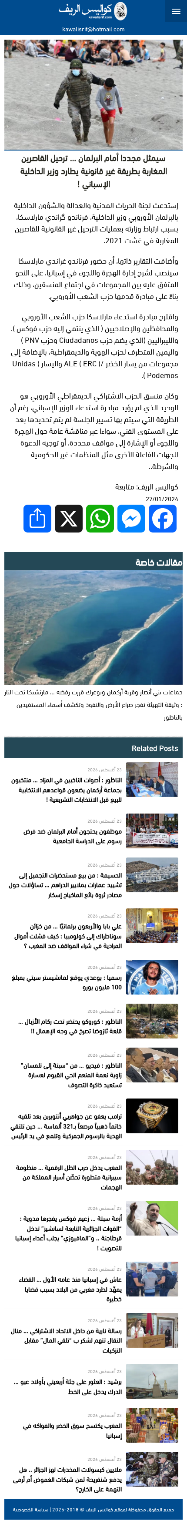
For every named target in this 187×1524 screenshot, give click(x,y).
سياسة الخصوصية (30, 1509)
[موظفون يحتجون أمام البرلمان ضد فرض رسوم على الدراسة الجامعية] (93, 831)
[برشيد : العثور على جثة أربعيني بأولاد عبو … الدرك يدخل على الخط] (93, 1381)
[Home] (94, 11)
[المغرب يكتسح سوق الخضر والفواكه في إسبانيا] (93, 1425)
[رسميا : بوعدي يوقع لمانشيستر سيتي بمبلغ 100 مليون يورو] (93, 977)
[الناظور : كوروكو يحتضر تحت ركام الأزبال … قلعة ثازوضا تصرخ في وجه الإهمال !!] (93, 1021)
